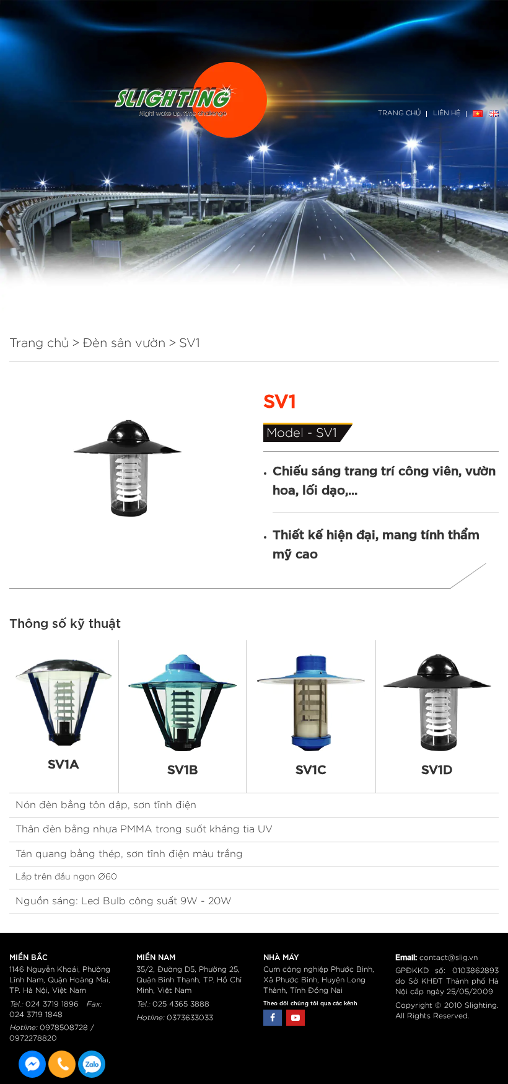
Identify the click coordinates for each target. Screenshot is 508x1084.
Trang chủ (399, 113)
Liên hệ (446, 113)
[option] (127, 468)
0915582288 (91, 1064)
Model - (291, 433)
